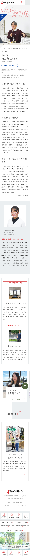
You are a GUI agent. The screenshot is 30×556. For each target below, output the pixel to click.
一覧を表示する (11, 414)
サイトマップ (22, 505)
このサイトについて (10, 505)
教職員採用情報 (17, 502)
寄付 (9, 502)
